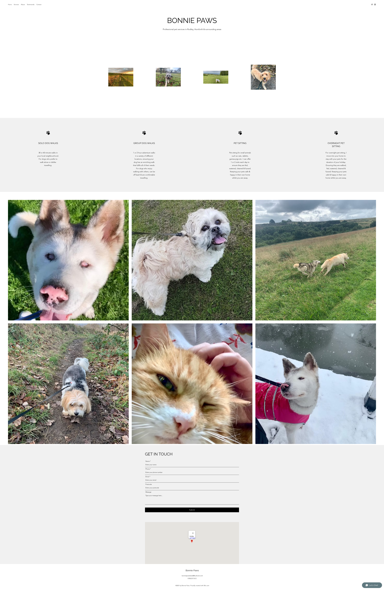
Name (148, 461)
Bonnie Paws (192, 570)
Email (147, 476)
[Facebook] (372, 4)
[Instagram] (375, 4)
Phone (148, 469)
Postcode (149, 484)
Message (148, 492)
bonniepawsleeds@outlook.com (192, 576)
